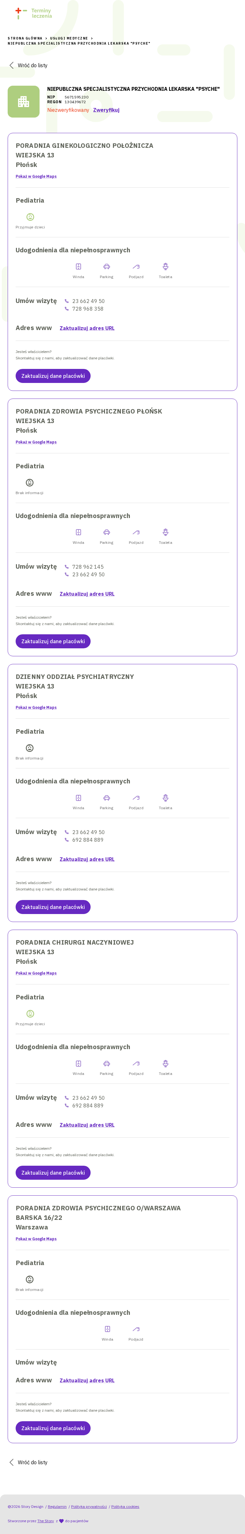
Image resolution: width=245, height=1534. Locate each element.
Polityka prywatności (89, 1506)
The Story (45, 1520)
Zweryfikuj (106, 110)
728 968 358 (88, 309)
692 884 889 (88, 840)
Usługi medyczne (69, 38)
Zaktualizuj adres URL (87, 328)
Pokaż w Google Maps (36, 176)
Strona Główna (25, 38)
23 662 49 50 (88, 301)
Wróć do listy (33, 65)
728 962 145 (88, 567)
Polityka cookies (125, 1506)
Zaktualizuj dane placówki (53, 376)
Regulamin (57, 1506)
